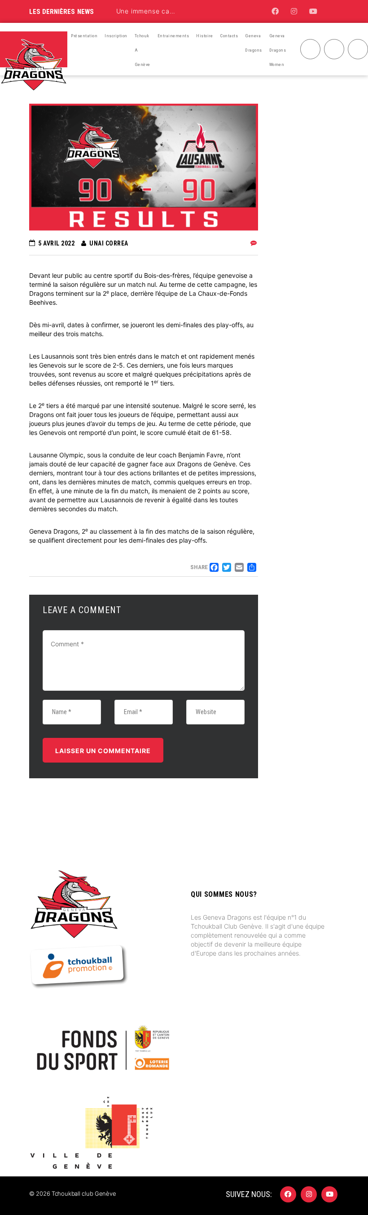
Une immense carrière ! (154, 11)
